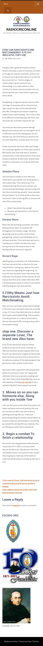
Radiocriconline (21, 29)
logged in (16, 505)
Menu (6, 4)
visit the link (26, 382)
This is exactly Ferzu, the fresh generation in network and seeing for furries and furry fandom (20, 483)
